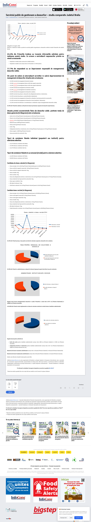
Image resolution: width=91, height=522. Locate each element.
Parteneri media (65, 468)
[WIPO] (52, 460)
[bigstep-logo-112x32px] (45, 510)
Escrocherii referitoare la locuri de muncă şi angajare (75, 91)
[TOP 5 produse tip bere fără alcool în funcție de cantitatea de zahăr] (78, 428)
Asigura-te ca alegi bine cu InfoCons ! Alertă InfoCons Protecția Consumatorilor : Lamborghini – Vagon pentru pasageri (74, 108)
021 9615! (51, 368)
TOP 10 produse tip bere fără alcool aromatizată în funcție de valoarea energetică (28, 438)
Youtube (47, 452)
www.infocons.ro (15, 360)
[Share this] (65, 387)
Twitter (62, 452)
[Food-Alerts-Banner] (45, 490)
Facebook (32, 452)
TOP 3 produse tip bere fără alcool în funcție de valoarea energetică (45, 438)
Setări (71, 517)
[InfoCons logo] (10, 5)
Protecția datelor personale (25, 468)
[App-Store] (57, 9)
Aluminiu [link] (12, 120)
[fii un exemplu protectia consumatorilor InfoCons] (73, 490)
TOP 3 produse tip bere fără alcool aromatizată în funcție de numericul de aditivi (61, 438)
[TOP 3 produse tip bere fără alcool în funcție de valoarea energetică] (45, 428)
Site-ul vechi (56, 468)
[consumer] (9, 460)
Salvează (10, 392)
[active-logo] (81, 460)
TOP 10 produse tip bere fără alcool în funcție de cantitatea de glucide (12, 438)
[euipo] (38, 460)
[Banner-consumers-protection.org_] (18, 490)
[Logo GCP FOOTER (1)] (74, 460)
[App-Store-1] (68, 9)
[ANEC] (23, 460)
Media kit (36, 468)
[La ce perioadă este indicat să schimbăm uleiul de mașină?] (75, 63)
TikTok (68, 452)
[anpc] (31, 460)
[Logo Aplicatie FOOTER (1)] (67, 460)
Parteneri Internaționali (77, 468)
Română (77, 520)
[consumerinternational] (16, 460)
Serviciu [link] (15, 83)
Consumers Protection (28, 449)
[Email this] (61, 387)
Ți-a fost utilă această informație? (13, 379)
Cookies (43, 468)
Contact (49, 468)
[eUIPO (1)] (60, 460)
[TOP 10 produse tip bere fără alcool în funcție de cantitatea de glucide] (13, 428)
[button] (87, 5)
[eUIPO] (45, 460)
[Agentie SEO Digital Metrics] (18, 510)
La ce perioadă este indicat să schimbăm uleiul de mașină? (74, 73)
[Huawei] (79, 9)
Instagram (40, 452)
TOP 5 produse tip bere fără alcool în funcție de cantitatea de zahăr (78, 438)
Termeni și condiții (13, 468)
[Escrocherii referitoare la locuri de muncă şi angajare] (75, 84)
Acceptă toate (78, 517)
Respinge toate (63, 517)
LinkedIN (55, 452)
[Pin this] (78, 387)
